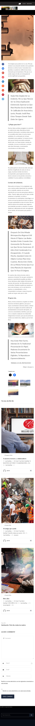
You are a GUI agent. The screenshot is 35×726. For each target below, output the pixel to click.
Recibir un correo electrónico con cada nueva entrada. (17, 691)
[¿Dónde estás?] (13, 383)
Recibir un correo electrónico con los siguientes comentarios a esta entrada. (17, 682)
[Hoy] (13, 392)
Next (13, 624)
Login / (24, 3)
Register (29, 3)
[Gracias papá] (25, 383)
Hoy (9, 396)
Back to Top (28, 723)
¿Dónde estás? (12, 386)
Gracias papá (23, 386)
